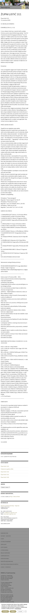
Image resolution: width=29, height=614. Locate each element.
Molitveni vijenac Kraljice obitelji (9, 564)
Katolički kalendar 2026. (7, 561)
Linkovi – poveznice (6, 567)
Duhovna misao (5, 558)
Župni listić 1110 (5, 477)
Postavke (20, 611)
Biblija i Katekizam (5, 552)
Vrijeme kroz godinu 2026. (7, 469)
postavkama (18, 608)
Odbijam (13, 611)
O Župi (2, 538)
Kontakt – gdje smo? (6, 536)
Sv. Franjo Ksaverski (6, 541)
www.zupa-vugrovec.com (10, 514)
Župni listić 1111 (5, 474)
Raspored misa (4, 533)
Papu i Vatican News (15, 496)
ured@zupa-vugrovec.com (10, 512)
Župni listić (3, 544)
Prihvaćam (5, 611)
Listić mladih (4, 547)
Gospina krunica (5, 555)
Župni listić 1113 (5, 466)
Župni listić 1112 (5, 471)
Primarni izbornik (27, 7)
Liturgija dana (4, 550)
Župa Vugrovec (5, 7)
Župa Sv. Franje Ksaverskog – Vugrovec (10, 505)
